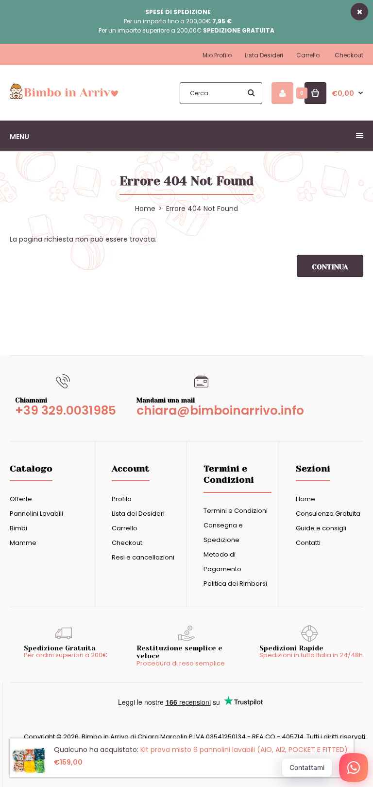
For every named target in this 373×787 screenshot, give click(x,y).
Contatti (308, 542)
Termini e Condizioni (235, 510)
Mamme (23, 542)
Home (305, 499)
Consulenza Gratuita (328, 513)
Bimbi (18, 528)
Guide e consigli (321, 528)
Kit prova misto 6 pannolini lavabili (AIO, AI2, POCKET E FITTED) (244, 749)
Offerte (21, 499)
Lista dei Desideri (138, 513)
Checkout (349, 55)
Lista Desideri (264, 55)
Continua (330, 267)
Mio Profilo (217, 55)
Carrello (308, 55)
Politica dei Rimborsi (235, 583)
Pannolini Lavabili (36, 513)
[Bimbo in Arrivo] (64, 98)
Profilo (122, 499)
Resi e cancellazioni (143, 557)
